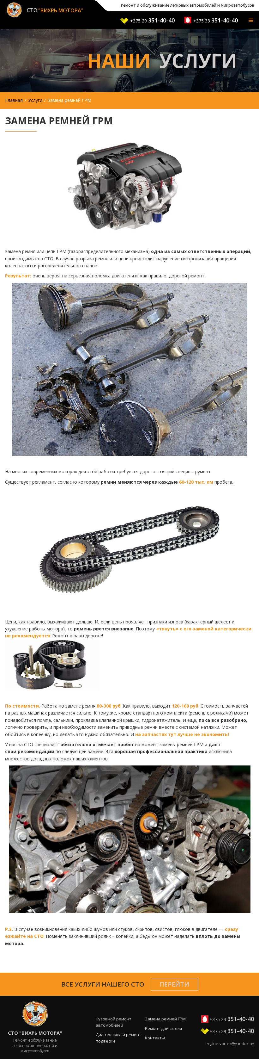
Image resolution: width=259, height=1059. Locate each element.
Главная (14, 100)
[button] (251, 21)
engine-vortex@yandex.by (229, 1043)
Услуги (35, 100)
